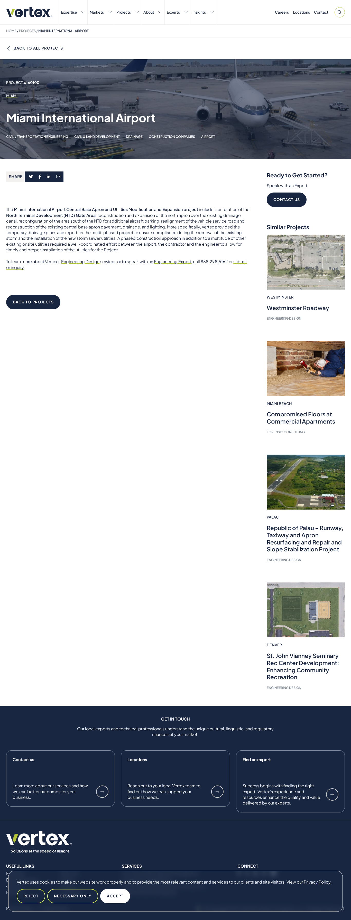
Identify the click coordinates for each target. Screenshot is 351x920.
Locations (301, 12)
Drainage (134, 137)
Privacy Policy (317, 882)
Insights (199, 12)
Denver (274, 645)
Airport (208, 137)
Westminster (280, 297)
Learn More (102, 791)
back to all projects (38, 48)
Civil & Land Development (97, 137)
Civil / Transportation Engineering (37, 137)
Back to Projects (33, 302)
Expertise (69, 12)
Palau (273, 517)
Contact (321, 12)
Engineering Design (80, 261)
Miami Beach (279, 403)
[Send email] (58, 176)
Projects (123, 12)
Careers (282, 12)
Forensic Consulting (286, 432)
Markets (97, 12)
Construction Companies (172, 137)
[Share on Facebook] (40, 176)
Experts (173, 12)
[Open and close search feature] (340, 12)
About (148, 12)
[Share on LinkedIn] (48, 176)
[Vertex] (29, 12)
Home (11, 31)
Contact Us (286, 199)
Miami (11, 95)
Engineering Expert (172, 261)
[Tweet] (30, 176)
